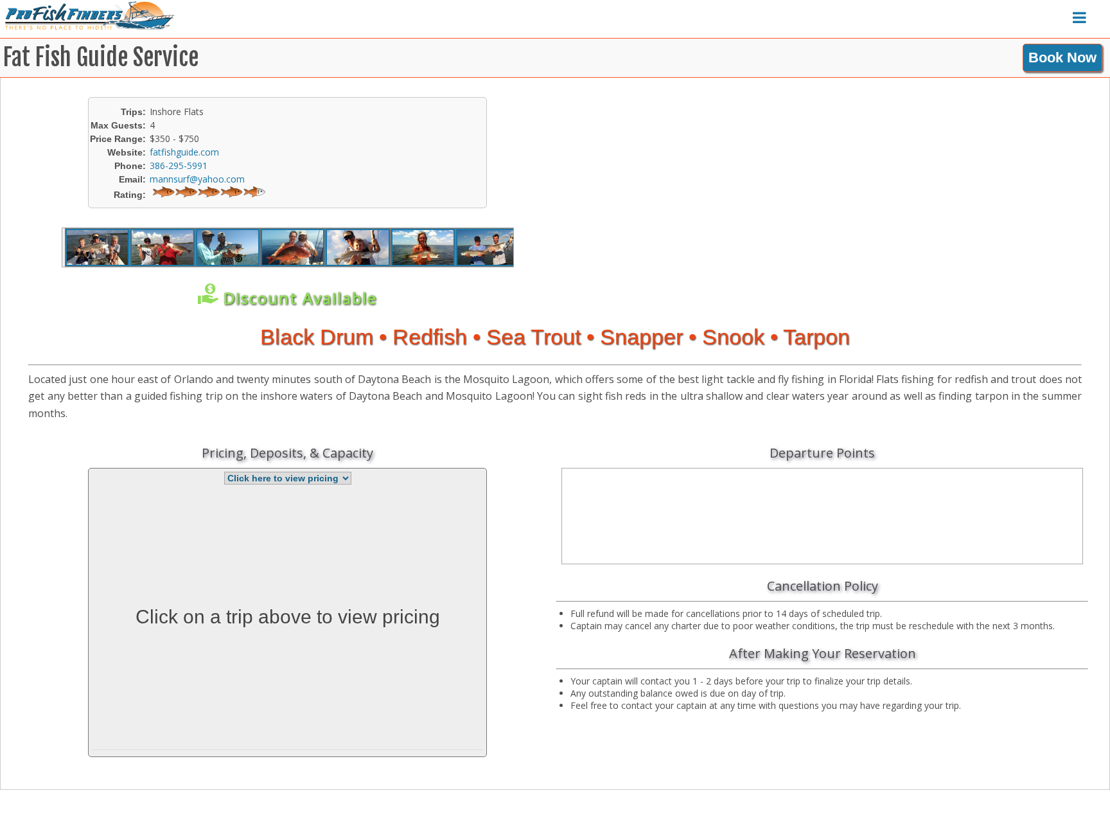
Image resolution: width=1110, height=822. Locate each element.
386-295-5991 (178, 165)
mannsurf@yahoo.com (197, 179)
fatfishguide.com (184, 152)
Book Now (1062, 57)
